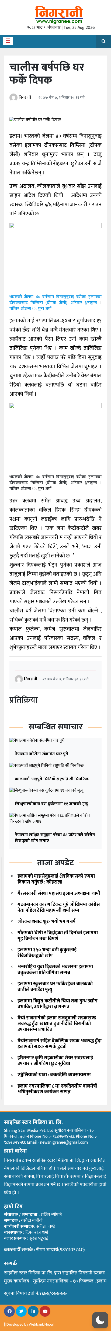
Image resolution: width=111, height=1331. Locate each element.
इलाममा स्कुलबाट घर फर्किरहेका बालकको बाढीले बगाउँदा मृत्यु (55, 987)
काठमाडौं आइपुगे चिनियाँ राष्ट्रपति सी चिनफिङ (52, 779)
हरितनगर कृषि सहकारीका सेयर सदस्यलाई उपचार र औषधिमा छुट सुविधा (55, 1061)
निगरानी (25, 97)
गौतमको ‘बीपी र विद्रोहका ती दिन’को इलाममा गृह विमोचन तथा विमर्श (58, 936)
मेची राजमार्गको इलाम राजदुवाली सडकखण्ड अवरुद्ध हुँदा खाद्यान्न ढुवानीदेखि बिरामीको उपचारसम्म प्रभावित (57, 1024)
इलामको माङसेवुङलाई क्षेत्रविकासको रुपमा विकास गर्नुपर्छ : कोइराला (56, 879)
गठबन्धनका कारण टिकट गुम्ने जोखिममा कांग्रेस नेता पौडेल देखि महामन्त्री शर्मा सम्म (59, 908)
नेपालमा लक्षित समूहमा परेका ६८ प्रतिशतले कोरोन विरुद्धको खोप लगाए (55, 837)
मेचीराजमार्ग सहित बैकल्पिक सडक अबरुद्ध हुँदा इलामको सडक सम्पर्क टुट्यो (60, 1044)
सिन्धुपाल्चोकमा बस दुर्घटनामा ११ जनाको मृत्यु (51, 804)
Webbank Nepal (41, 1324)
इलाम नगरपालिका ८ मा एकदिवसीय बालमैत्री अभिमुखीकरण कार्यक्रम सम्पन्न (57, 1089)
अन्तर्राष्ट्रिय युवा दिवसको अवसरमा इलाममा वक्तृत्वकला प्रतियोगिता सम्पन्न (55, 970)
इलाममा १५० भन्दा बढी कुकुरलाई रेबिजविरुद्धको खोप (47, 953)
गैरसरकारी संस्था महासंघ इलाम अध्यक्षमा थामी (59, 893)
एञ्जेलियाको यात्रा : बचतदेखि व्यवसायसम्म (54, 1075)
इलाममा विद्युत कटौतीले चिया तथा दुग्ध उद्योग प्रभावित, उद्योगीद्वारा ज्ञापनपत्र (58, 1004)
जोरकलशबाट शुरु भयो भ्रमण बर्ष (46, 922)
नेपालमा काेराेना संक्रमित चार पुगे (41, 754)
